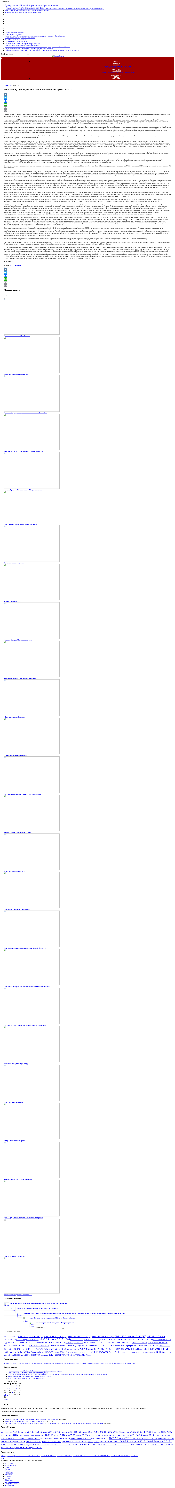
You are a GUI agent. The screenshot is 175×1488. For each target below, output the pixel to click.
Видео (116, 77)
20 (12, 1392)
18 (7, 1392)
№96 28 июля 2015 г (33, 1442)
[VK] (87, 94)
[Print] (87, 110)
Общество (116, 69)
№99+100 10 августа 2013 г (75, 1354)
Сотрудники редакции (12, 1483)
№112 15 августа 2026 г (33, 1363)
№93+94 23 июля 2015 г (21, 1342)
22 (17, 1392)
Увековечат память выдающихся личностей (20, 38)
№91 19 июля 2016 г (55, 1336)
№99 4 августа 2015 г (149, 1352)
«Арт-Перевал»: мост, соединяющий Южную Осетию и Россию (27, 10)
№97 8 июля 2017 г (92, 1348)
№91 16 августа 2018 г (30, 1336)
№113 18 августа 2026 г (45, 1363)
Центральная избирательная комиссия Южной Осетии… (25, 948)
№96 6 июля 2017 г (119, 1345)
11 (7, 1390)
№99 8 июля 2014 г (24, 1355)
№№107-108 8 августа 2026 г (112, 1363)
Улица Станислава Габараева (15, 1141)
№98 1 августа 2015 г (15, 1352)
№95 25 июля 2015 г (39, 1346)
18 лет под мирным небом (13, 1102)
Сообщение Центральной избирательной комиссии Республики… (28, 986)
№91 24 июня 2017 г (79, 1336)
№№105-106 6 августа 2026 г (97, 1363)
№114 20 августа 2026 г (57, 1363)
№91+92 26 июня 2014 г (133, 1431)
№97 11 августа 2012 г (122, 1348)
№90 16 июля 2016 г (16, 265)
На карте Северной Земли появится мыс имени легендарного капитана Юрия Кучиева (35, 36)
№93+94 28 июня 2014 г (50, 1342)
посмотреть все (8, 1456)
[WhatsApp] (87, 104)
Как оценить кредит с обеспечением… (18, 1295)
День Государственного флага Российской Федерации (23, 1218)
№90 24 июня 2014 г (10, 1336)
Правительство (118, 67)
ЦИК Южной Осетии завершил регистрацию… (21, 524)
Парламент (127, 67)
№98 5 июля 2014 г (59, 1352)
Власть (116, 65)
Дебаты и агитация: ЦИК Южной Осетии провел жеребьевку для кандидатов (32, 5)
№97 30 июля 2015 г (153, 1348)
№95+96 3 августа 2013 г (94, 1345)
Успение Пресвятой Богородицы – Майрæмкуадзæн (23, 12)
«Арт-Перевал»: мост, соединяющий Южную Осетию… (24, 451)
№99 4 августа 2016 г (139, 1444)
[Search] (28, 54)
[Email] (87, 107)
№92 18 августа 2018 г (27, 1340)
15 (17, 1390)
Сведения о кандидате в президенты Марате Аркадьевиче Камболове (29, 49)
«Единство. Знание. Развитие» (15, 39)
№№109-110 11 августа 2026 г (127, 1363)
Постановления (129, 73)
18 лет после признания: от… (14, 871)
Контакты (8, 1474)
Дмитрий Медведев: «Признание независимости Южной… (25, 413)
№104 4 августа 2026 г (9, 1363)
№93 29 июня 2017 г (140, 1339)
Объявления (9, 1480)
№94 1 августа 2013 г (74, 1343)
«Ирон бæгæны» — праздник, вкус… (17, 374)
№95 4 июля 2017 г (158, 1343)
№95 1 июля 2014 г (139, 1343)
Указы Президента (108, 73)
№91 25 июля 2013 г (103, 1336)
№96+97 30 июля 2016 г (51, 1348)
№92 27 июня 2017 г (92, 1340)
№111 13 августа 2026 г (21, 1363)
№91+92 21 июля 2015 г (130, 1336)
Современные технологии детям (16, 41)
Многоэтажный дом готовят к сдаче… (18, 1179)
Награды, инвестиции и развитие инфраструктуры (22, 43)
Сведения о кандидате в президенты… (18, 909)
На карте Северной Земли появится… (18, 640)
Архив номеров (10, 1465)
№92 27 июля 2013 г (77, 1340)
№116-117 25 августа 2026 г (83, 1363)
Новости (116, 63)
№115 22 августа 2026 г (69, 1363)
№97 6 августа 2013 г (73, 1349)
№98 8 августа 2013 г (79, 1352)
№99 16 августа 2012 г (46, 1355)
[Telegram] (87, 97)
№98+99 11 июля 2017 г (132, 1352)
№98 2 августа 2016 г (37, 1352)
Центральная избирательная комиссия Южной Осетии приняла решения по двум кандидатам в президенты (42, 50)
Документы (116, 71)
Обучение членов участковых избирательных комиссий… (25, 1025)
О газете (116, 61)
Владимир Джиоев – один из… (15, 1256)
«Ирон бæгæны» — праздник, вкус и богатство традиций (25, 7)
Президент (109, 67)
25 (7, 1395)
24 (5, 1395)
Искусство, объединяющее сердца (16, 1063)
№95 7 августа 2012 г (16, 1345)
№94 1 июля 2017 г (95, 1342)
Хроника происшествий (13, 34)
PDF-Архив (116, 78)
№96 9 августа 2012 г (145, 1345)
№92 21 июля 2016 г (55, 1339)
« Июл (6, 1399)
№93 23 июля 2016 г (113, 1339)
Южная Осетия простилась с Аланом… (18, 832)
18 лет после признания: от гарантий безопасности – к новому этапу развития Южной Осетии (37, 47)
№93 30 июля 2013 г (97, 1435)
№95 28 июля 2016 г (65, 1345)
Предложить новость (12, 1482)
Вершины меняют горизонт (14, 32)
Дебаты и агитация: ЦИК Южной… (17, 336)
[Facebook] (87, 101)
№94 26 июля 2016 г (118, 1342)
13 (12, 1390)
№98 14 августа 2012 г (105, 1351)
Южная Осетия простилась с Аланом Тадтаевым (21, 45)
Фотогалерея (116, 75)
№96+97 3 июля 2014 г (23, 1349)
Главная (7, 1471)
